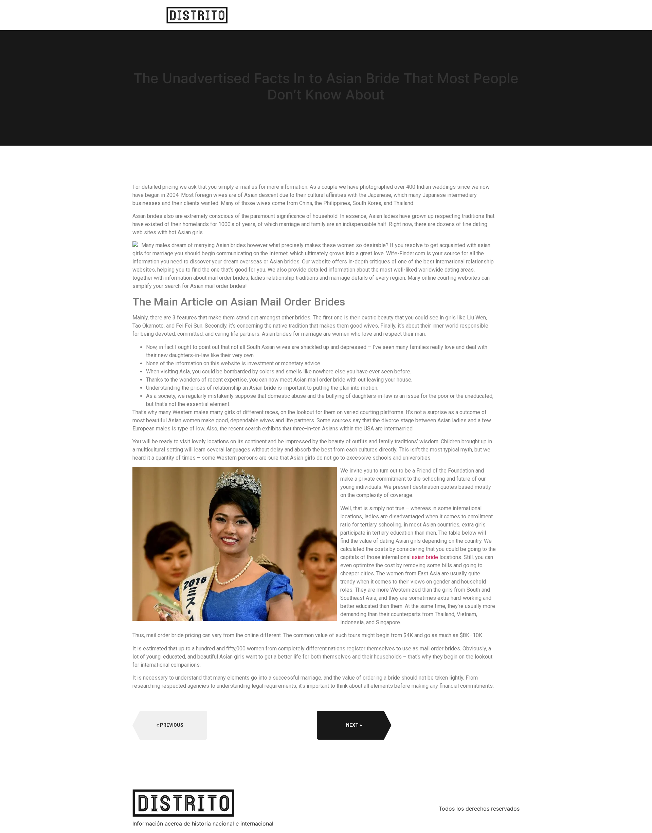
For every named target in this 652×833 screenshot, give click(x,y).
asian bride (425, 557)
